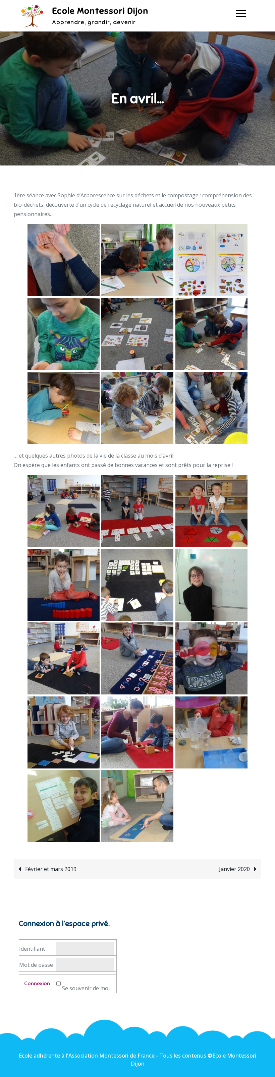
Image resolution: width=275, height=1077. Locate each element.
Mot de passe (36, 964)
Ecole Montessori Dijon (100, 10)
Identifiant (32, 948)
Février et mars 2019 (50, 869)
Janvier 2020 (234, 869)
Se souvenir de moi (86, 988)
